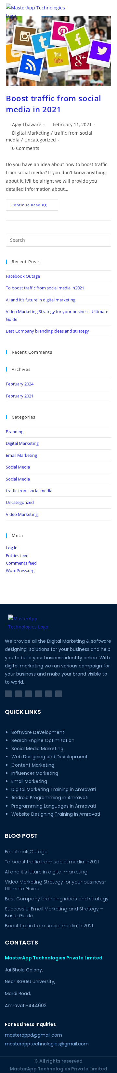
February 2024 (19, 384)
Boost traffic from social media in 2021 (53, 104)
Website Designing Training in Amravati (55, 814)
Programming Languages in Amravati (53, 806)
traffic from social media (29, 491)
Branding (14, 431)
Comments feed (21, 563)
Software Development (37, 732)
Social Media (18, 467)
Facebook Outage (23, 276)
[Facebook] (8, 693)
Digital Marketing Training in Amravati (53, 789)
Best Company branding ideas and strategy (47, 331)
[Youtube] (58, 693)
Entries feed (17, 555)
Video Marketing (22, 514)
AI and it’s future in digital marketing (40, 300)
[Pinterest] (38, 693)
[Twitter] (48, 693)
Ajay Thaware (26, 124)
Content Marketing (32, 765)
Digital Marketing (30, 133)
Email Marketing (21, 455)
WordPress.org (20, 570)
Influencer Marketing (34, 773)
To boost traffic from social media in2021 (45, 288)
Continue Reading (34, 203)
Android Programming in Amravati (50, 797)
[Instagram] (18, 693)
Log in (12, 548)
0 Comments (25, 148)
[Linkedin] (28, 693)
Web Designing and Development (49, 756)
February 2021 (19, 396)
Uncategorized (40, 140)
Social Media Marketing (37, 748)
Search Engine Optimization (42, 740)
